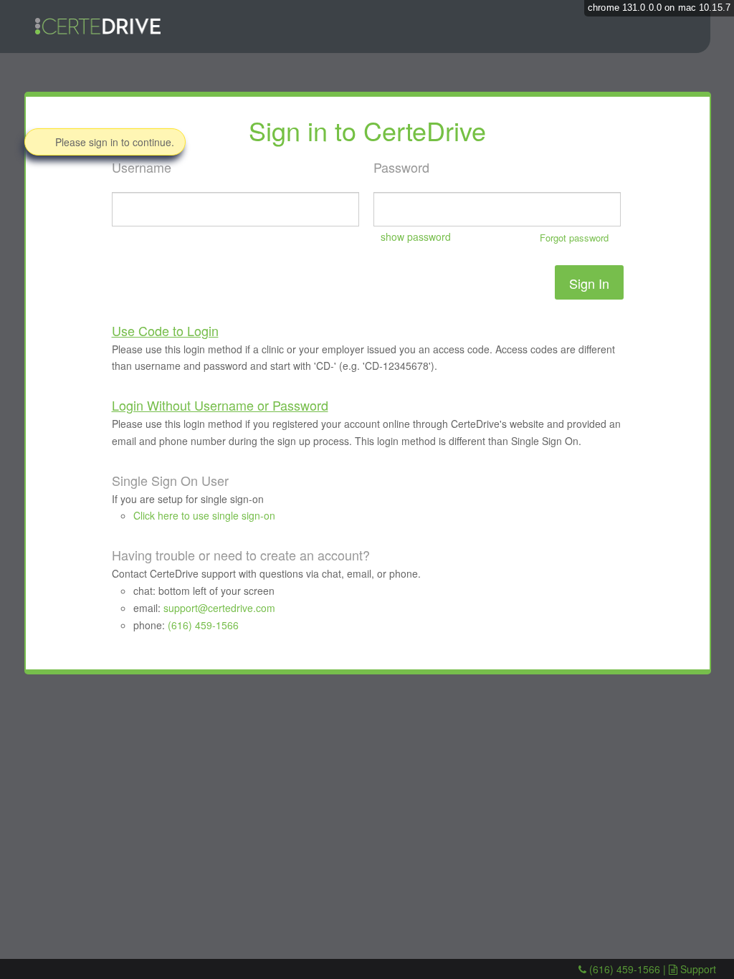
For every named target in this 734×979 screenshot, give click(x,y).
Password (491, 201)
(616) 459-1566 (203, 625)
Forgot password (574, 237)
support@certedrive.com (219, 608)
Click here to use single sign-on (204, 515)
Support (698, 969)
